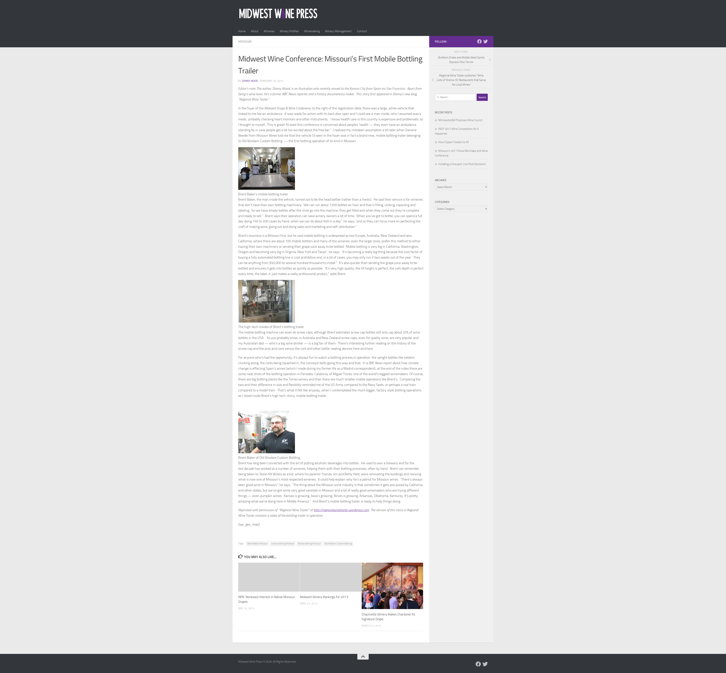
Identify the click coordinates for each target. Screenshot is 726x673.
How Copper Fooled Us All (453, 142)
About (254, 31)
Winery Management (338, 31)
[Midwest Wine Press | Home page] (278, 13)
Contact (362, 31)
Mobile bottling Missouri (309, 543)
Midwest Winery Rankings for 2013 (324, 597)
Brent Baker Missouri (257, 543)
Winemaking (312, 31)
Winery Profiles (289, 31)
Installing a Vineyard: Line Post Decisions (462, 164)
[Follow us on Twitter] (485, 41)
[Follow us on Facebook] (479, 41)
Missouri (245, 41)
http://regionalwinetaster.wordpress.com (341, 510)
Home (242, 31)
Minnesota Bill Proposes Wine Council (460, 120)
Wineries (269, 31)
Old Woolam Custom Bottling (338, 543)
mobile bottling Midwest (282, 543)
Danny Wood (250, 81)
